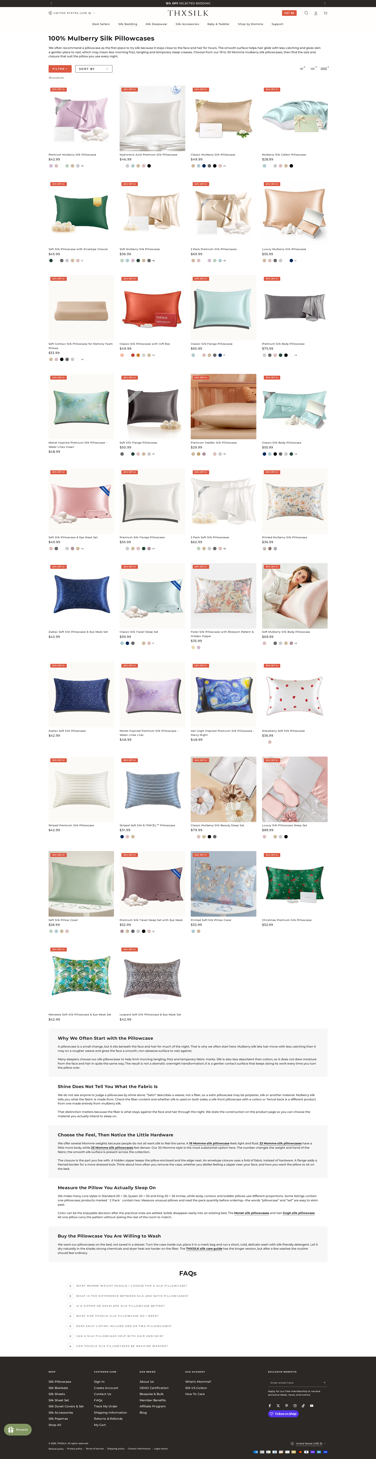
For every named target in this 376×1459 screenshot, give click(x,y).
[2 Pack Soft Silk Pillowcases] (223, 501)
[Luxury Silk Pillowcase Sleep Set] (295, 789)
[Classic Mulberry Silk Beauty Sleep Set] (223, 789)
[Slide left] (52, 3)
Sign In (99, 1381)
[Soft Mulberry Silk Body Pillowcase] (295, 596)
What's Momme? (198, 1381)
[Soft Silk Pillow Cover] (81, 884)
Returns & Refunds (108, 1418)
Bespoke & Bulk (152, 1394)
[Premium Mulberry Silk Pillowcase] (81, 118)
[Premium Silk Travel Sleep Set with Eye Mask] (152, 884)
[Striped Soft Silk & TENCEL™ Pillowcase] (152, 789)
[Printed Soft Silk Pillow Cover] (223, 884)
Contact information (139, 1448)
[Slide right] (324, 3)
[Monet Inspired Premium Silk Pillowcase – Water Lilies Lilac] (152, 694)
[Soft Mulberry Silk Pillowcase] (152, 213)
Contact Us (102, 1394)
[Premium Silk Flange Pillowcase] (152, 501)
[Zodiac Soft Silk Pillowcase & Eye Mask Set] (81, 596)
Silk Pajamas (58, 1418)
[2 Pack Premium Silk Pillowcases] (223, 213)
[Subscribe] (325, 1382)
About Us (147, 1381)
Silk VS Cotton (196, 1388)
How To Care (195, 1394)
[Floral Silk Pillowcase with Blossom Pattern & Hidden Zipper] (223, 596)
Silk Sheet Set (59, 1400)
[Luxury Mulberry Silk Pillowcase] (295, 213)
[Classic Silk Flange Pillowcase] (223, 307)
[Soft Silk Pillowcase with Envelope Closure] (81, 213)
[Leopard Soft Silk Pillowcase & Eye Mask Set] (152, 978)
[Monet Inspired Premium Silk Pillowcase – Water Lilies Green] (81, 406)
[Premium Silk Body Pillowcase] (295, 307)
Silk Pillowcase (60, 1381)
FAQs (98, 1400)
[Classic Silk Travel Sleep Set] (152, 596)
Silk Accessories (61, 1412)
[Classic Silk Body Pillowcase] (295, 406)
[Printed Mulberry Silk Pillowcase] (295, 501)
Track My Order (105, 1406)
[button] (306, 13)
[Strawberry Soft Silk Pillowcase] (295, 694)
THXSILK (61, 1443)
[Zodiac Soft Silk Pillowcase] (81, 694)
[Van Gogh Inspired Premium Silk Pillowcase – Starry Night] (223, 694)
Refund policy (56, 1448)
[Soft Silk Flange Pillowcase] (152, 406)
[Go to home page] (188, 13)
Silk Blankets (58, 1388)
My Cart (100, 1425)
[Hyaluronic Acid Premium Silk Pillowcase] (152, 118)
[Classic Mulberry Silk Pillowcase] (223, 118)
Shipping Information (110, 1412)
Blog (143, 1412)
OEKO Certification (154, 1388)
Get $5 (289, 12)
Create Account (106, 1388)
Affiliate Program (153, 1406)
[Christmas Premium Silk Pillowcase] (295, 884)
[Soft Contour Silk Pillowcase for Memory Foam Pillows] (81, 307)
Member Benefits (153, 1400)
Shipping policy (115, 1448)
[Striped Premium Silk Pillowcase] (81, 789)
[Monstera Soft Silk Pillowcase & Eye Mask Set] (81, 978)
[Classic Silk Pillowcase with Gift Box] (152, 307)
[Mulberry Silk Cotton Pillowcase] (295, 118)
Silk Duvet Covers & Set (66, 1406)
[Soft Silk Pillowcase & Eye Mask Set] (81, 501)
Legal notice (161, 1448)
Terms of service (95, 1448)
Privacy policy (74, 1448)
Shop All (55, 1425)
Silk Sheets (57, 1394)
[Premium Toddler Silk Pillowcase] (223, 406)
